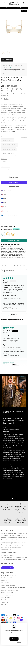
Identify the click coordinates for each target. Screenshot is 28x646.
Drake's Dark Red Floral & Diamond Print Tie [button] (11, 309)
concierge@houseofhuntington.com (10, 557)
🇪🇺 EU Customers (6, 199)
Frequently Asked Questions (8, 592)
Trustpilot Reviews (12, 552)
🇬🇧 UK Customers (6, 191)
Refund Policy (4, 600)
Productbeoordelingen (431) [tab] (9, 266)
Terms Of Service (5, 597)
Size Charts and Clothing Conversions (11, 578)
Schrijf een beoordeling (14, 240)
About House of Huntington (8, 575)
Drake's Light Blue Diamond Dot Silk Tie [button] (11, 355)
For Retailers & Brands (7, 595)
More (17, 234)
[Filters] (3, 270)
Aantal (3, 166)
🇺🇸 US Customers (6, 195)
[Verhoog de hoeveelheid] (8, 169)
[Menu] (1, 3)
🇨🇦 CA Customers (6, 207)
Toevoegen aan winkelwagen (14, 176)
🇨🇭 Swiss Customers (6, 211)
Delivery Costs (5, 582)
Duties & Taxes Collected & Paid (9, 590)
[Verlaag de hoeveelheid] (2, 169)
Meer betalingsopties (14, 186)
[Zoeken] (5, 3)
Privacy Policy (4, 605)
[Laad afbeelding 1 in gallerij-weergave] (14, 29)
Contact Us (4, 580)
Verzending (16, 94)
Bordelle (6, 99)
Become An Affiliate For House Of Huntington (13, 587)
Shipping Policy (5, 602)
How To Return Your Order (8, 585)
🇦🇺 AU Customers (6, 203)
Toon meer (13, 314)
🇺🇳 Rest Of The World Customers (10, 215)
